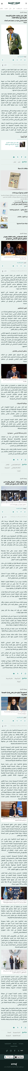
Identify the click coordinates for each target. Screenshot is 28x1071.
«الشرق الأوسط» (20, 261)
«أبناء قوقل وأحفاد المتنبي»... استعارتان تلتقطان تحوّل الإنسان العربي (20, 203)
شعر (19, 161)
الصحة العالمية (16, 1034)
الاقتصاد (6, 7)
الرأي (10, 7)
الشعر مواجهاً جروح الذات (20, 192)
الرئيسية (25, 7)
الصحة (9, 1031)
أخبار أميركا (17, 677)
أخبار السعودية (16, 1031)
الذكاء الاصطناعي (16, 466)
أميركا (18, 680)
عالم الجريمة (9, 677)
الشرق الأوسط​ (19, 7)
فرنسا (18, 469)
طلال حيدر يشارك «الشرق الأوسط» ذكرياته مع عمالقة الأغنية (12, 143)
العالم (14, 7)
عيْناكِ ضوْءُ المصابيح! (22, 222)
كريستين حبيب (20, 55)
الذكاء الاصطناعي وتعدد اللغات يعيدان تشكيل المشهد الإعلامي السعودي (15, 237)
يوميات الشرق (23, 11)
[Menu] (26, 2)
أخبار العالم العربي (15, 463)
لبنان (15, 161)
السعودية (7, 466)
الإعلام (7, 463)
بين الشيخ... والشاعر (23, 215)
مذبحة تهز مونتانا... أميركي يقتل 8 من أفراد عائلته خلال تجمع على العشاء (15, 482)
